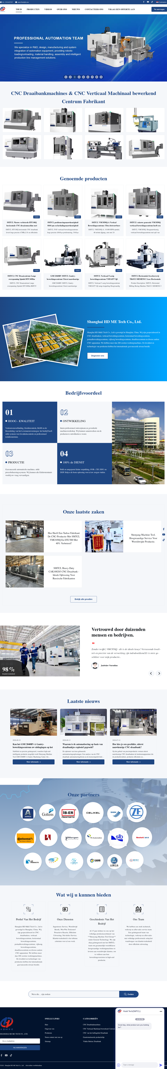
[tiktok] (11, 1055)
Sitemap (47, 1041)
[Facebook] (144, 2)
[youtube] (6, 1055)
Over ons (62, 9)
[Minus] (160, 1011)
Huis (46, 1024)
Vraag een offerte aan (121, 9)
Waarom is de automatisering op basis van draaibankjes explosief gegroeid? (83, 746)
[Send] (161, 1065)
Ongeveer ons (97, 356)
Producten (33, 9)
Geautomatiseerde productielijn (93, 1037)
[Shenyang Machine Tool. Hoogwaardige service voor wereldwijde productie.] (104, 536)
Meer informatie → (34, 761)
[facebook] (1, 1055)
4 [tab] (79, 77)
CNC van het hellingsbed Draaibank (95, 1033)
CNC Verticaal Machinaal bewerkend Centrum (99, 1029)
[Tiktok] (152, 2)
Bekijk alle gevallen (83, 599)
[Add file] (118, 1065)
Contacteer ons (94, 9)
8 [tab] (96, 77)
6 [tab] (87, 77)
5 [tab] (83, 77)
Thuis (19, 9)
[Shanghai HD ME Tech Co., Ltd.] (2, 9)
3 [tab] (74, 77)
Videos (48, 9)
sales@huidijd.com (23, 2)
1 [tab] (65, 77)
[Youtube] (148, 2)
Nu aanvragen (159, 9)
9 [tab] (101, 77)
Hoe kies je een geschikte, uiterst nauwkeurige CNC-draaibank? (127, 746)
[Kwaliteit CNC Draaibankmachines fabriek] (83, 48)
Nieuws (76, 9)
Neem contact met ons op (53, 1037)
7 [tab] (92, 77)
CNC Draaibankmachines (91, 1024)
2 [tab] (70, 77)
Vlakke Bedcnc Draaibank (92, 1041)
